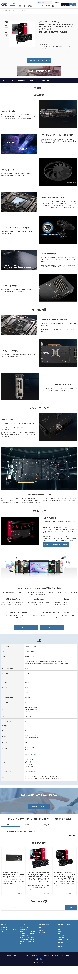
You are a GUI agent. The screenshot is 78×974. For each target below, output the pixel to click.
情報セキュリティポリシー (12, 955)
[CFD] (4, 5)
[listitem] (73, 835)
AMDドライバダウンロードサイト (34, 754)
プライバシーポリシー (25, 955)
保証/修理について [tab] (48, 825)
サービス (25, 6)
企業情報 (53, 6)
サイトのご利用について (45, 955)
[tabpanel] (39, 832)
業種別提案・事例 (30, 6)
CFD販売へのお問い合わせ (65, 955)
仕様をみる (68, 52)
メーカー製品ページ (30, 771)
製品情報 (20, 6)
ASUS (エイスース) (51, 39)
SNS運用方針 (34, 955)
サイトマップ (55, 955)
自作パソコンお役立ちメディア (45, 6)
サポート (37, 6)
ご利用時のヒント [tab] (29, 825)
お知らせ (57, 6)
